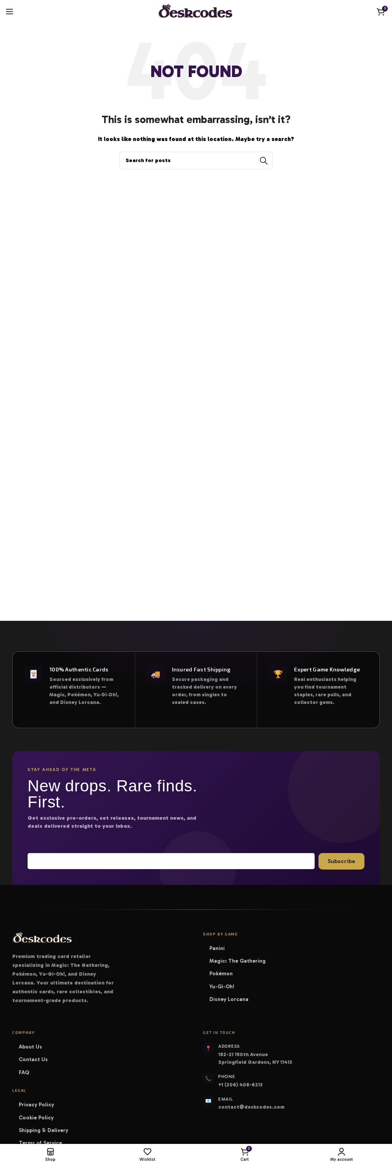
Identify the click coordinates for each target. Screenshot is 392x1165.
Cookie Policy (36, 1117)
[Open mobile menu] (9, 11)
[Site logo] (196, 11)
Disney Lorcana (231, 999)
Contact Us (33, 1059)
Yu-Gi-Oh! (224, 986)
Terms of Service (40, 1143)
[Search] (264, 160)
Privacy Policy (36, 1104)
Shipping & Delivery (43, 1130)
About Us (30, 1047)
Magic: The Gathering (240, 961)
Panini (219, 948)
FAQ (24, 1072)
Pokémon (223, 973)
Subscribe (341, 861)
